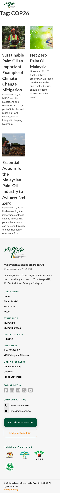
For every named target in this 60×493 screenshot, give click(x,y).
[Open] (53, 5)
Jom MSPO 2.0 (12, 350)
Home (7, 296)
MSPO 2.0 (9, 322)
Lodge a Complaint (20, 433)
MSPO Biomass (12, 327)
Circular (8, 371)
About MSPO (11, 301)
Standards (9, 306)
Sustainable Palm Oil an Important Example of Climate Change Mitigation (13, 72)
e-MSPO (8, 339)
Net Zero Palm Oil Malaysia (38, 60)
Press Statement (13, 376)
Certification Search (20, 422)
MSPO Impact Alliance (16, 355)
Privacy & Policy (11, 489)
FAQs (7, 311)
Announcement (12, 366)
